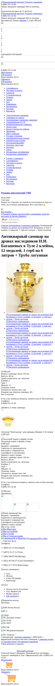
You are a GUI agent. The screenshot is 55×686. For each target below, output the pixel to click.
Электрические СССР (15, 122)
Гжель (9, 150)
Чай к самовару (13, 134)
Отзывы (9, 97)
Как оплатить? (12, 596)
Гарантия (10, 93)
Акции (9, 100)
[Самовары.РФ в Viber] (37, 538)
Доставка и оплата (14, 90)
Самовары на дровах (15, 118)
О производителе (13, 95)
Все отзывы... (7, 212)
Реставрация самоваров (28, 642)
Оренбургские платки (15, 140)
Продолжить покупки (25, 651)
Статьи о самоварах (14, 158)
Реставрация (11, 106)
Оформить (5, 79)
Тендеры (10, 109)
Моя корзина (6, 72)
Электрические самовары (17, 115)
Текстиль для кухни (14, 145)
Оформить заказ (8, 651)
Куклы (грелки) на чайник (17, 129)
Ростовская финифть (15, 143)
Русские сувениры (14, 136)
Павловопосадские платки (17, 138)
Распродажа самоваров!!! (17, 154)
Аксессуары (11, 127)
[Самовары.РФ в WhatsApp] (13, 538)
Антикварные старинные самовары (21, 120)
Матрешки (10, 131)
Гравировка (11, 104)
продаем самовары (22, 637)
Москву (23, 20)
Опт (8, 102)
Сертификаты (12, 88)
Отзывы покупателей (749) (16, 193)
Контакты (10, 111)
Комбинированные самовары (19, 124)
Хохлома (10, 147)
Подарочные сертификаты (17, 152)
